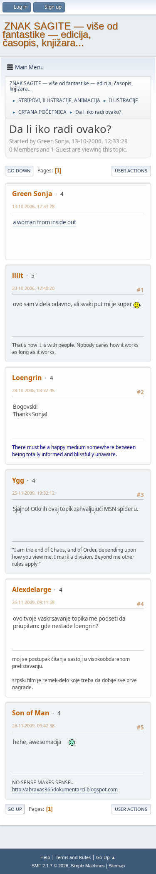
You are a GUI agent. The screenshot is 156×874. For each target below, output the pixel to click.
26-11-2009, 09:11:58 (33, 602)
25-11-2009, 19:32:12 (33, 493)
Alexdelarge (31, 589)
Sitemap (117, 865)
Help (45, 857)
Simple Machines (88, 865)
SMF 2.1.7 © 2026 (50, 865)
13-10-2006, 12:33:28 (33, 206)
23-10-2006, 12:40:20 (33, 288)
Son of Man (31, 712)
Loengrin (27, 377)
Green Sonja (32, 193)
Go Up (14, 809)
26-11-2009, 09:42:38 (33, 725)
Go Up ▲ (106, 857)
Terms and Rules (73, 857)
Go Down (19, 170)
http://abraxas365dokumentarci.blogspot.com (65, 789)
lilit (17, 275)
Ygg (18, 480)
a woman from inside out (44, 222)
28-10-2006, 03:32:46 (33, 390)
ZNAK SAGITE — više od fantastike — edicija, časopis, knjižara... (60, 34)
